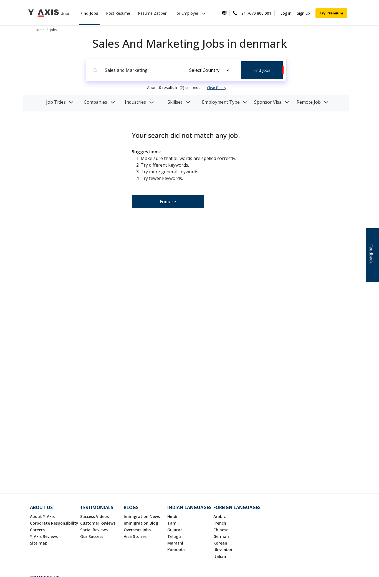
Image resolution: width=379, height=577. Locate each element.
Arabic (219, 516)
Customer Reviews (97, 523)
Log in (285, 13)
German (221, 536)
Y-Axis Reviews (44, 536)
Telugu (174, 536)
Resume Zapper (152, 13)
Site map (38, 543)
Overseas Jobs (137, 529)
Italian (219, 556)
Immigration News (142, 516)
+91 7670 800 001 (254, 13)
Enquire (168, 202)
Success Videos (94, 516)
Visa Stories (135, 536)
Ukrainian (222, 549)
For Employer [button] (186, 13)
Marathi (175, 543)
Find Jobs (89, 13)
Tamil (173, 523)
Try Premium (331, 13)
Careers (37, 529)
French (219, 523)
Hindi (172, 516)
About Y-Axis (42, 516)
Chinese (220, 529)
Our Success (91, 536)
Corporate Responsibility (54, 523)
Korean (220, 543)
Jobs (53, 29)
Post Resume (118, 13)
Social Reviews (94, 529)
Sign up (303, 13)
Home (39, 29)
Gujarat (174, 529)
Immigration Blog (141, 523)
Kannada (176, 549)
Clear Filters (216, 87)
